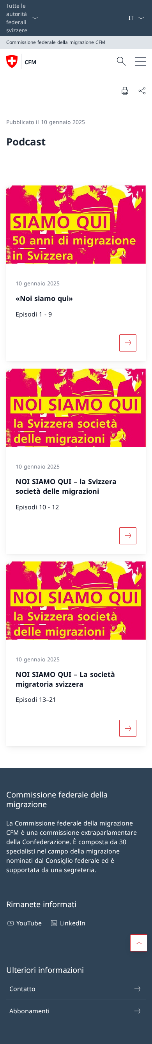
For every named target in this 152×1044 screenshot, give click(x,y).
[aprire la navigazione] (140, 61)
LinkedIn (72, 923)
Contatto (22, 989)
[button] (138, 942)
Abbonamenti (29, 1011)
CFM (30, 62)
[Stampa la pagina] (124, 90)
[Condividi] (141, 90)
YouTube (29, 923)
